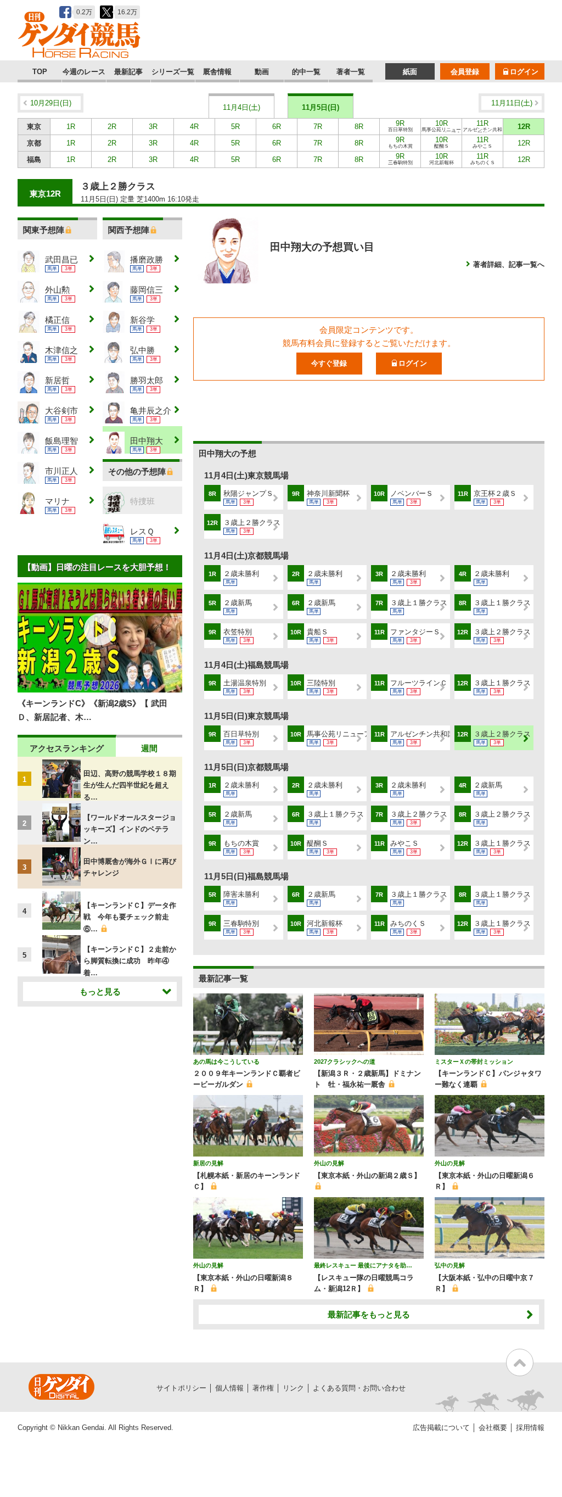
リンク (293, 1388)
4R (194, 126)
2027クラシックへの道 (344, 1061)
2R (112, 126)
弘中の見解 (450, 1265)
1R (70, 126)
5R (235, 126)
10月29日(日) (50, 103)
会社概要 (493, 1427)
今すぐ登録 (329, 363)
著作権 (263, 1388)
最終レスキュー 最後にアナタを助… (363, 1265)
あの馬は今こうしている (226, 1061)
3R (153, 126)
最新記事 (128, 72)
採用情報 (530, 1427)
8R (359, 126)
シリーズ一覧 (172, 72)
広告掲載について (441, 1427)
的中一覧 (306, 72)
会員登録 (465, 72)
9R (400, 125)
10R (441, 127)
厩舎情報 (217, 72)
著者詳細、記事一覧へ (508, 264)
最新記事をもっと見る (369, 1314)
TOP (39, 72)
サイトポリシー (181, 1388)
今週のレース (84, 72)
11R (482, 127)
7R (317, 126)
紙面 (410, 72)
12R (524, 126)
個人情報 (229, 1388)
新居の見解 (208, 1163)
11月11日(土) (511, 103)
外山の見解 (329, 1163)
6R (276, 126)
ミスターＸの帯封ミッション (474, 1061)
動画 (262, 72)
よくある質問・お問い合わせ (359, 1388)
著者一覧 (350, 72)
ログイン (524, 72)
